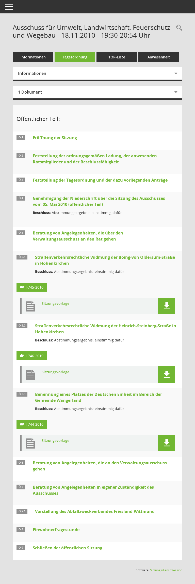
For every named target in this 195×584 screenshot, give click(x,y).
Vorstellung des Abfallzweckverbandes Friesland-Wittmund (95, 511)
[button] (166, 306)
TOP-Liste (116, 57)
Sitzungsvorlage (55, 303)
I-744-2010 (34, 424)
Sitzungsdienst (166, 570)
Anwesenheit (159, 57)
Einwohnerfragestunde (56, 529)
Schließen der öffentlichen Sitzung (67, 548)
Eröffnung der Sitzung (55, 137)
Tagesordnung (75, 57)
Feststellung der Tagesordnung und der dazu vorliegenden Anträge (100, 180)
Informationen (33, 57)
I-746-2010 (34, 355)
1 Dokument (30, 92)
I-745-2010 (34, 287)
